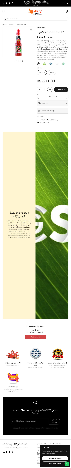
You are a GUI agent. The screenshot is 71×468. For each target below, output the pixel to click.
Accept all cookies (55, 458)
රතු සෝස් (40, 447)
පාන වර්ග (40, 457)
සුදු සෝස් (39, 450)
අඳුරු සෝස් (40, 452)
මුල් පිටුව (5, 24)
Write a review (35, 337)
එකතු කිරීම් (12, 24)
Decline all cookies (55, 463)
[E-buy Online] (35, 11)
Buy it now (53, 96)
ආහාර (39, 460)
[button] (66, 11)
